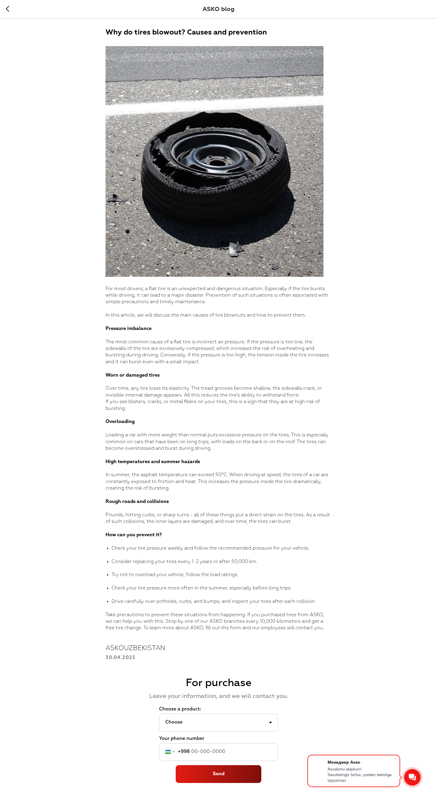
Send (218, 774)
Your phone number (181, 738)
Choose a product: (180, 709)
